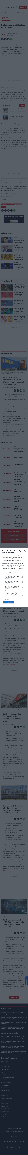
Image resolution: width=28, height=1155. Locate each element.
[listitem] (14, 573)
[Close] (25, 551)
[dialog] (14, 577)
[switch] (22, 577)
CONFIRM (8, 602)
